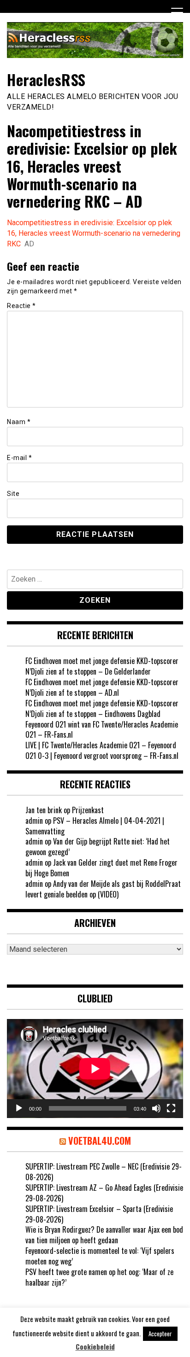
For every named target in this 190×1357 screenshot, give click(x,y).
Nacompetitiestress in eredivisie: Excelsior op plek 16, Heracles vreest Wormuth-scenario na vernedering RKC (93, 233)
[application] (95, 1068)
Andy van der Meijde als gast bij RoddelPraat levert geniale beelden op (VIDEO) (103, 889)
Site (13, 493)
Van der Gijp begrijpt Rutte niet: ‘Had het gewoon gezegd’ (97, 846)
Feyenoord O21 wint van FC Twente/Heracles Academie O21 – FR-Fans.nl (101, 729)
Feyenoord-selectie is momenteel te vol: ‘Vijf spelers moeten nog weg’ (99, 1256)
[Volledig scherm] (171, 1108)
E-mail (19, 457)
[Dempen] (156, 1108)
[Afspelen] (19, 1108)
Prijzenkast (88, 809)
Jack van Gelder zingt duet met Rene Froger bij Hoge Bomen (101, 868)
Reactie (21, 305)
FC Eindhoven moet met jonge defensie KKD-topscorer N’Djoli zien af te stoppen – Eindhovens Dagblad (101, 708)
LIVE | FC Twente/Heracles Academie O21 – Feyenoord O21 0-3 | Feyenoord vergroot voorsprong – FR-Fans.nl (101, 750)
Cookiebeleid (95, 1346)
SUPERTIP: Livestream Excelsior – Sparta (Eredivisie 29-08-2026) (99, 1214)
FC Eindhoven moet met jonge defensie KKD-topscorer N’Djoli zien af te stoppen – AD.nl (101, 687)
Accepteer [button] (160, 1333)
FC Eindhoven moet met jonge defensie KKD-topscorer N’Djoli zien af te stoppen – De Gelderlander (101, 666)
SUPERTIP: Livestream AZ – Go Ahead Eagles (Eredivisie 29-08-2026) (104, 1193)
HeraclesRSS (46, 79)
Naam (18, 421)
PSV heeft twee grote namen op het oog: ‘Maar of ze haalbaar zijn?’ (99, 1277)
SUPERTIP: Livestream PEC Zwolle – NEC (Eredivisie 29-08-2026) (103, 1171)
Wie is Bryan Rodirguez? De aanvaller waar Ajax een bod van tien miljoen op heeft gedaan (104, 1235)
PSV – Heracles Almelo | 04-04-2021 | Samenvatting (94, 826)
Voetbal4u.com (99, 1140)
